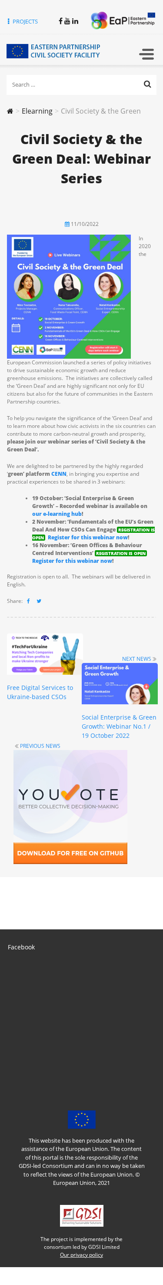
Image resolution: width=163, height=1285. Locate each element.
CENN (59, 474)
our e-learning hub (57, 514)
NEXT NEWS (136, 659)
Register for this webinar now (88, 537)
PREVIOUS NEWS (40, 746)
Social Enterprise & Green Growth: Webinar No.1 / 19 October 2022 (119, 726)
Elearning (37, 111)
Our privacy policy (81, 1254)
